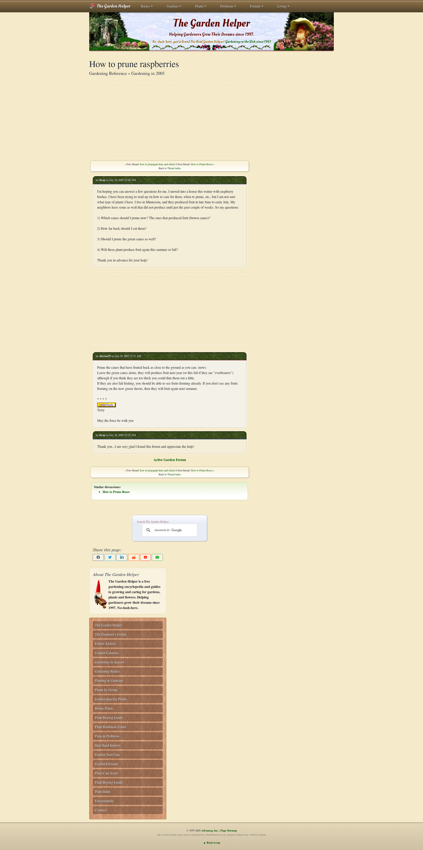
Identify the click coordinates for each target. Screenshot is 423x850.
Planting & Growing (109, 680)
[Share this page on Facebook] (98, 557)
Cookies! (101, 810)
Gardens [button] (172, 6)
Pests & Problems (107, 736)
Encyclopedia (104, 800)
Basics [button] (145, 6)
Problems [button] (226, 6)
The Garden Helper (113, 6)
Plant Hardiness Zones (110, 726)
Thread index (174, 168)
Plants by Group (106, 689)
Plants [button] (199, 6)
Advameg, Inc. (210, 830)
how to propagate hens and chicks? (158, 164)
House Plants (104, 708)
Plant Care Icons (106, 773)
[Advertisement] (170, 118)
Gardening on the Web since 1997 (248, 42)
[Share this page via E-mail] (157, 557)
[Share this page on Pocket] (145, 557)
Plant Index (103, 791)
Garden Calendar (107, 652)
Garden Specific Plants (111, 699)
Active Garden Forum (170, 459)
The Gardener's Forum (110, 634)
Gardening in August (109, 662)
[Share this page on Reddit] (133, 557)
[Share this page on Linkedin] (121, 557)
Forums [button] (255, 6)
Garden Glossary (107, 763)
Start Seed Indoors (108, 745)
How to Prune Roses (202, 164)
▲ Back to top (211, 842)
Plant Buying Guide (109, 717)
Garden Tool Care (107, 754)
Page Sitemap (229, 830)
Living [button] (282, 6)
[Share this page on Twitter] (110, 557)
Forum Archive (105, 643)
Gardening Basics (107, 671)
